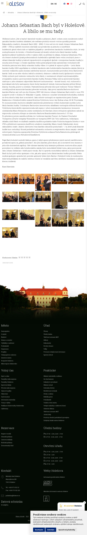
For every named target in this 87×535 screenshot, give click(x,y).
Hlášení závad (48, 385)
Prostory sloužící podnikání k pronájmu (56, 417)
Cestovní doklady (6, 440)
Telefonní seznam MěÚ (51, 337)
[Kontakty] (80, 4)
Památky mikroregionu (8, 379)
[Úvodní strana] (4, 12)
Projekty (3, 352)
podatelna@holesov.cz (13, 495)
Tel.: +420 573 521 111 (12, 487)
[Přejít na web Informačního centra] (65, 498)
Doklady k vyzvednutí (50, 382)
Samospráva (5, 331)
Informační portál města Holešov (54, 477)
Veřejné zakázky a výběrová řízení (55, 406)
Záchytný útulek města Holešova (54, 420)
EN (52, 4)
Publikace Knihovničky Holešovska (12, 406)
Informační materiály (8, 400)
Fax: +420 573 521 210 (13, 490)
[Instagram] (71, 4)
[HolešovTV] (68, 4)
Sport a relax (5, 376)
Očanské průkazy (6, 437)
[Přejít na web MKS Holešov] (65, 483)
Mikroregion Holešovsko (9, 364)
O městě (3, 334)
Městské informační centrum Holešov (56, 491)
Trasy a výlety (5, 403)
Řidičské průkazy (6, 442)
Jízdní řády (47, 414)
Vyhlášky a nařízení (7, 343)
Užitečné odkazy (49, 408)
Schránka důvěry (49, 388)
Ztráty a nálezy (48, 394)
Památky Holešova (7, 382)
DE (55, 4)
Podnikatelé (5, 346)
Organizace (4, 349)
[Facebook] (64, 4)
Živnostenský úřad (7, 445)
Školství (3, 337)
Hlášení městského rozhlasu (53, 376)
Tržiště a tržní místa (50, 403)
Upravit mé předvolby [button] (66, 530)
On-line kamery (49, 379)
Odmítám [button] (50, 530)
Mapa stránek (20, 516)
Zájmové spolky (6, 391)
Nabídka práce (48, 397)
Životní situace (48, 346)
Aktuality (11, 12)
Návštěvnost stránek (50, 391)
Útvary (46, 331)
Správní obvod (48, 355)
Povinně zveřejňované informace (54, 352)
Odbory (46, 340)
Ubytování (4, 394)
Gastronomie (5, 397)
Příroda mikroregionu (8, 388)
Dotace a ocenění (6, 340)
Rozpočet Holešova (7, 361)
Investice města (6, 358)
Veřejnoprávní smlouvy (8, 355)
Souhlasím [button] (39, 530)
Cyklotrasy (4, 408)
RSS (27, 516)
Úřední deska (48, 334)
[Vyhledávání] (84, 4)
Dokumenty (47, 343)
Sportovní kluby (6, 385)
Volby (45, 349)
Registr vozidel (6, 434)
